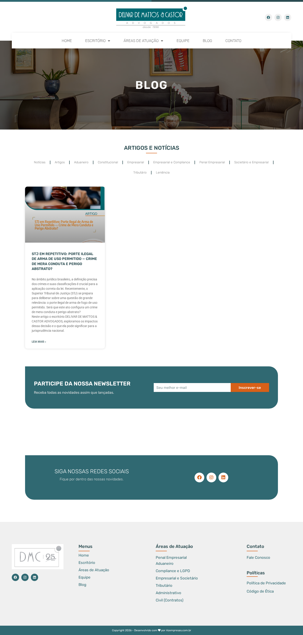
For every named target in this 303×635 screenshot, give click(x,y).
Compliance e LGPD (173, 571)
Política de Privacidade (266, 583)
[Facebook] (268, 17)
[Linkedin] (287, 17)
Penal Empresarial (212, 162)
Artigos (60, 162)
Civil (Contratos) (169, 600)
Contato (233, 40)
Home (67, 40)
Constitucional (108, 162)
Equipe (183, 40)
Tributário (140, 172)
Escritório (95, 40)
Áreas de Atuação (141, 40)
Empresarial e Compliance (171, 162)
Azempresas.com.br (178, 630)
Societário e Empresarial (251, 162)
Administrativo (168, 593)
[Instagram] (278, 17)
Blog (207, 40)
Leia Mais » (39, 341)
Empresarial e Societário (177, 578)
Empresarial (135, 162)
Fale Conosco (258, 557)
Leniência (163, 172)
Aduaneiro (81, 162)
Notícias (39, 162)
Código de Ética (260, 591)
